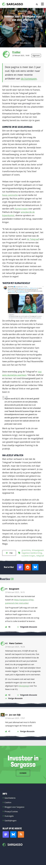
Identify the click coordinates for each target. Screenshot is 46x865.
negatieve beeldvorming (32, 553)
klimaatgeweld (38, 550)
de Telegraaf (33, 239)
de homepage (29, 78)
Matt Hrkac (24, 43)
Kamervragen (21, 208)
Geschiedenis (10, 798)
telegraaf (40, 555)
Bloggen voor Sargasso (14, 807)
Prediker (16, 52)
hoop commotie (10, 195)
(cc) (29, 43)
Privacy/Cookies (11, 811)
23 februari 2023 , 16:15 (15, 592)
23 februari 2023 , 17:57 (15, 718)
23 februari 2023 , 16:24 (15, 647)
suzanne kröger (28, 555)
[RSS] (21, 834)
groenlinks (26, 550)
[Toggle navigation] (42, 4)
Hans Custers (15, 643)
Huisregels (9, 816)
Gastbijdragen (10, 820)
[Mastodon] (6, 834)
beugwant (14, 588)
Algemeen (36, 55)
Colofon (8, 802)
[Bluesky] (13, 834)
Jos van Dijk (15, 714)
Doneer (23, 773)
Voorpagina (24, 12)
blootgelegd (24, 686)
